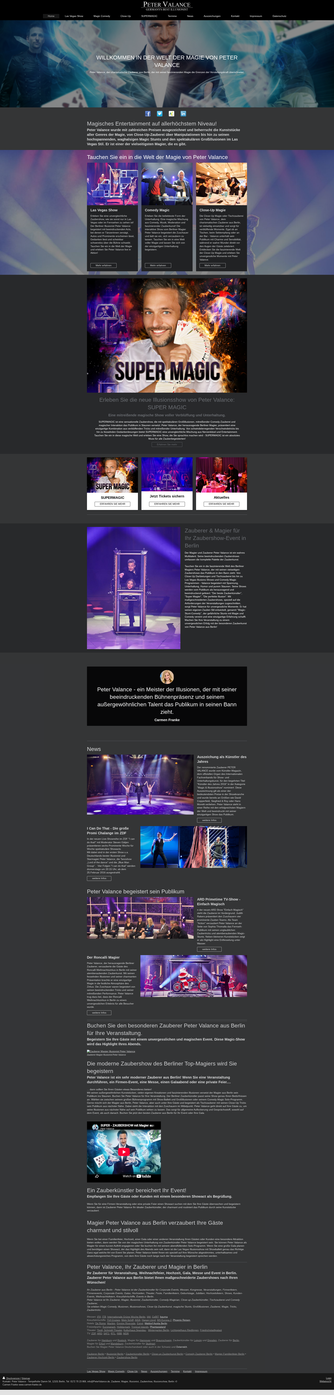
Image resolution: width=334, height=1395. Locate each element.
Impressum (201, 1371)
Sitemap (26, 1378)
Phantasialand (158, 1326)
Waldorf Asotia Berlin (156, 1323)
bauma (164, 1316)
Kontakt (187, 1371)
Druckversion (13, 1378)
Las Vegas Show (96, 1371)
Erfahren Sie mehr (167, 444)
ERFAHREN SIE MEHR (112, 503)
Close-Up (132, 1371)
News (144, 1371)
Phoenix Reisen (181, 1320)
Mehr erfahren (104, 265)
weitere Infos (209, 820)
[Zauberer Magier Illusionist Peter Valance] (167, 1051)
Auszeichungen (158, 1371)
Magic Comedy (116, 1371)
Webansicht (325, 1381)
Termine (175, 1371)
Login (328, 1378)
